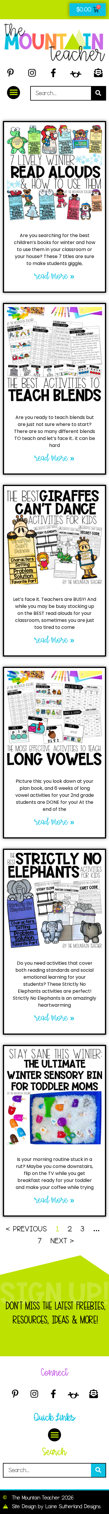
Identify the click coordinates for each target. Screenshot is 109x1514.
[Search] (98, 93)
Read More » (54, 276)
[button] (13, 92)
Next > (62, 1240)
